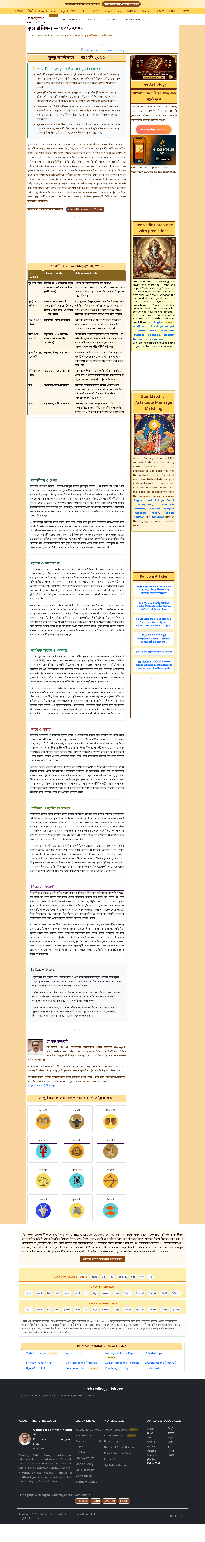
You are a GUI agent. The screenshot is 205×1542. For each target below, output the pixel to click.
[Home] (53, 15)
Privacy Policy (85, 1458)
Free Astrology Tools (118, 1453)
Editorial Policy (85, 1470)
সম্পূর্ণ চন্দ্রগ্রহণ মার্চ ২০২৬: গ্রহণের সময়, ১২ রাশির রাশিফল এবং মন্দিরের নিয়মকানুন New (153, 590)
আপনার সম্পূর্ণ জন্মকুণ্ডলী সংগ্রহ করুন (102, 1259)
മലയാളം (108, 11)
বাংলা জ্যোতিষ (45, 35)
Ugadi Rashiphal (35, 1368)
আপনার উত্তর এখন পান (153, 129)
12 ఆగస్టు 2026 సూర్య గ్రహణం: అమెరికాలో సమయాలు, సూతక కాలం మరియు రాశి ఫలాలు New (154, 606)
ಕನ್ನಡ (62, 11)
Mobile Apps (112, 1459)
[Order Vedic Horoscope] (154, 67)
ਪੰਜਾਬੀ (96, 11)
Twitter (96, 1500)
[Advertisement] (76, 242)
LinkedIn (124, 1500)
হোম (31, 35)
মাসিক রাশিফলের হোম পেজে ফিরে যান (85, 209)
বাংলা (73, 11)
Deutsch (159, 11)
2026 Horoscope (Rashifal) (160, 1362)
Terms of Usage (86, 1482)
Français (132, 11)
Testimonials (84, 1435)
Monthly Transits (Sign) (39, 1362)
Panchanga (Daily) (82, 1368)
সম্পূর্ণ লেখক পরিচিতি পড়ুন (41, 1085)
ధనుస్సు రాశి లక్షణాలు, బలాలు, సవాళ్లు (154, 651)
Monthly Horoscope (68, 35)
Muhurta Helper (154, 1353)
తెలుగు (41, 11)
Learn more (40, 1448)
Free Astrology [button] (69, 19)
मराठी (52, 11)
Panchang (111, 1441)
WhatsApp (110, 1500)
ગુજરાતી (84, 11)
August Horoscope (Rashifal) (122, 1362)
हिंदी (103, 1277)
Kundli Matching (119, 1435)
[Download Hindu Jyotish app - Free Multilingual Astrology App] (154, 149)
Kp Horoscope (74, 1353)
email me (64, 1467)
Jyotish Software (115, 1465)
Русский (145, 11)
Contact (95, 1430)
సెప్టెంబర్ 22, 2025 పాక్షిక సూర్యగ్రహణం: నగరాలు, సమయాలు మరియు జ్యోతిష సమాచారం (153, 638)
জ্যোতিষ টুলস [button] (91, 19)
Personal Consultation (119, 1447)
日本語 (172, 11)
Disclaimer (83, 1452)
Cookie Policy (84, 1464)
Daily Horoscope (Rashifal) (81, 1362)
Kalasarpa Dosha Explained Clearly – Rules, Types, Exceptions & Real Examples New (153, 622)
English (19, 11)
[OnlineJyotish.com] (36, 19)
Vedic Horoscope (41, 1353)
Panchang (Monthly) (117, 1368)
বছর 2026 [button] (111, 19)
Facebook (83, 1500)
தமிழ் (120, 11)
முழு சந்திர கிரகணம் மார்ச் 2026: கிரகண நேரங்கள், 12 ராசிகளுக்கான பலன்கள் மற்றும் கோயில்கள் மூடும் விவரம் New (154, 665)
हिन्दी (30, 11)
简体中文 (185, 11)
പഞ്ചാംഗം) (152, 1368)
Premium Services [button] (134, 19)
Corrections (84, 1476)
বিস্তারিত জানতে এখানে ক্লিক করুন (121, 4)
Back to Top (178, 1516)
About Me (82, 1430)
